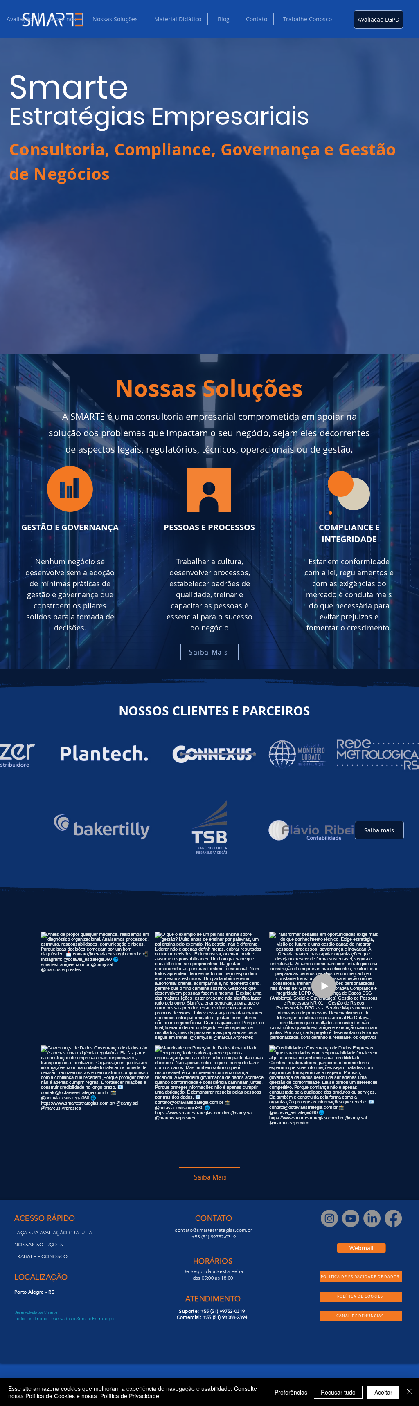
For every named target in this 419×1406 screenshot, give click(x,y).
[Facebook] (393, 1218)
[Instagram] (329, 1218)
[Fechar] (409, 1392)
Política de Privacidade (129, 1396)
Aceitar (383, 1392)
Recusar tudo (338, 1392)
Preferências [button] (291, 1392)
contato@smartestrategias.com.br (213, 1230)
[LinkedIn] (372, 1218)
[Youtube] (350, 1218)
